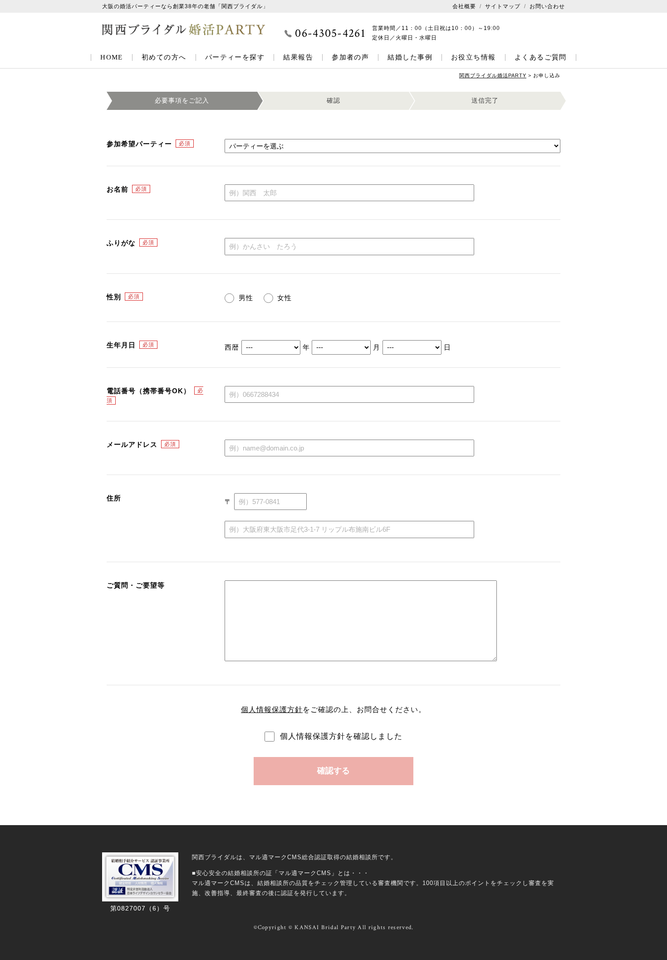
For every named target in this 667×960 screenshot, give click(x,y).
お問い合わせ (547, 6)
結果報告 (298, 57)
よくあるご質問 (541, 57)
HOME (111, 57)
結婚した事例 (409, 57)
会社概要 (464, 6)
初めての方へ (164, 57)
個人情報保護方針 (272, 709)
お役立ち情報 (473, 57)
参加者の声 (350, 57)
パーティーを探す (235, 57)
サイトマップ (502, 6)
